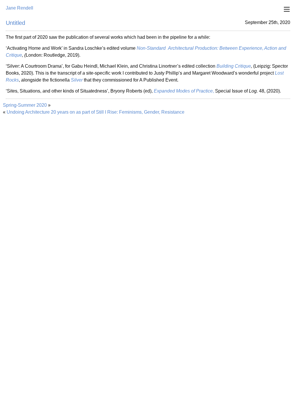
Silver (77, 79)
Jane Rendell (19, 7)
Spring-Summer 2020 (25, 105)
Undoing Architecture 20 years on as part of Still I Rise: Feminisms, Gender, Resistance (95, 112)
